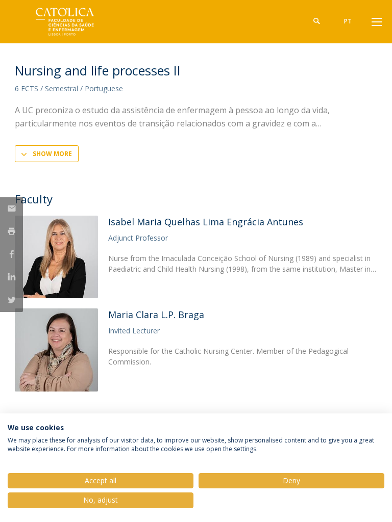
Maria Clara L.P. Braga (156, 314)
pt (348, 21)
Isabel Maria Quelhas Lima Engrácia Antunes (205, 222)
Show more (52, 153)
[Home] (78, 22)
